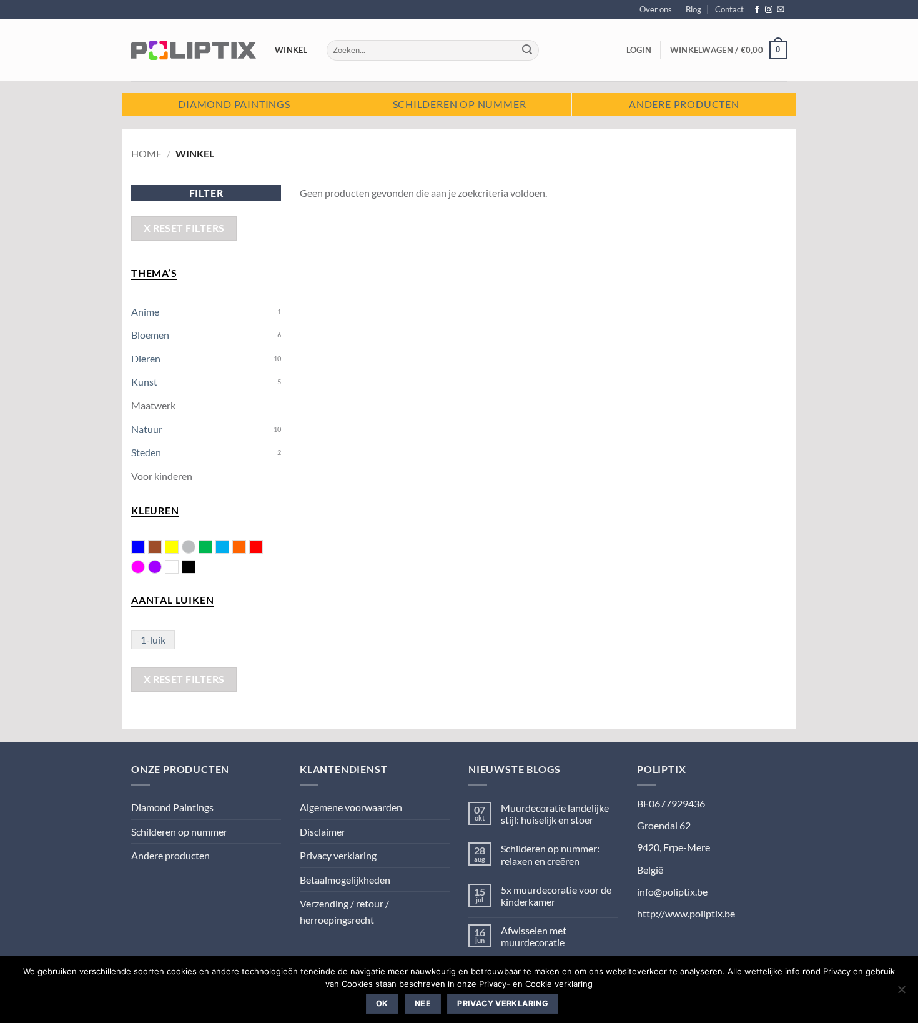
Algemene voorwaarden (351, 807)
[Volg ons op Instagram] (768, 10)
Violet (155, 567)
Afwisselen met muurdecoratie (533, 936)
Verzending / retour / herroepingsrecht (344, 911)
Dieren (145, 358)
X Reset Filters (184, 228)
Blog (693, 9)
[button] (638, 49)
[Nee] (901, 993)
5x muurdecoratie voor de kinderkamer (556, 895)
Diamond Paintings (172, 807)
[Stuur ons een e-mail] (780, 10)
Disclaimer (322, 831)
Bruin (161, 548)
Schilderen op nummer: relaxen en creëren (550, 854)
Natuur (146, 429)
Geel (178, 548)
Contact (729, 9)
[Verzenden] (527, 50)
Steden (146, 452)
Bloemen (150, 335)
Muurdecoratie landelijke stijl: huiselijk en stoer (555, 814)
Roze (138, 567)
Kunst (144, 381)
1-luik (153, 640)
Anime (145, 311)
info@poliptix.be (672, 891)
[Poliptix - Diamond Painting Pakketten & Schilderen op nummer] (193, 50)
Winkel (291, 50)
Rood (262, 548)
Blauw (144, 548)
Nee (423, 1003)
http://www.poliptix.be (686, 913)
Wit (178, 568)
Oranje (245, 548)
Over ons (655, 9)
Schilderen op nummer (459, 104)
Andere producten (684, 104)
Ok (382, 1003)
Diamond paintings (234, 104)
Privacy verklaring (338, 855)
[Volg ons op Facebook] (757, 10)
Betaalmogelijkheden (345, 880)
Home (146, 153)
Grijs (188, 547)
